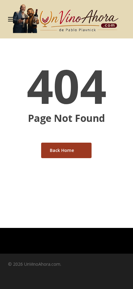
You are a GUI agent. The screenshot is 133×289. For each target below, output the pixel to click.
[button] (11, 19)
